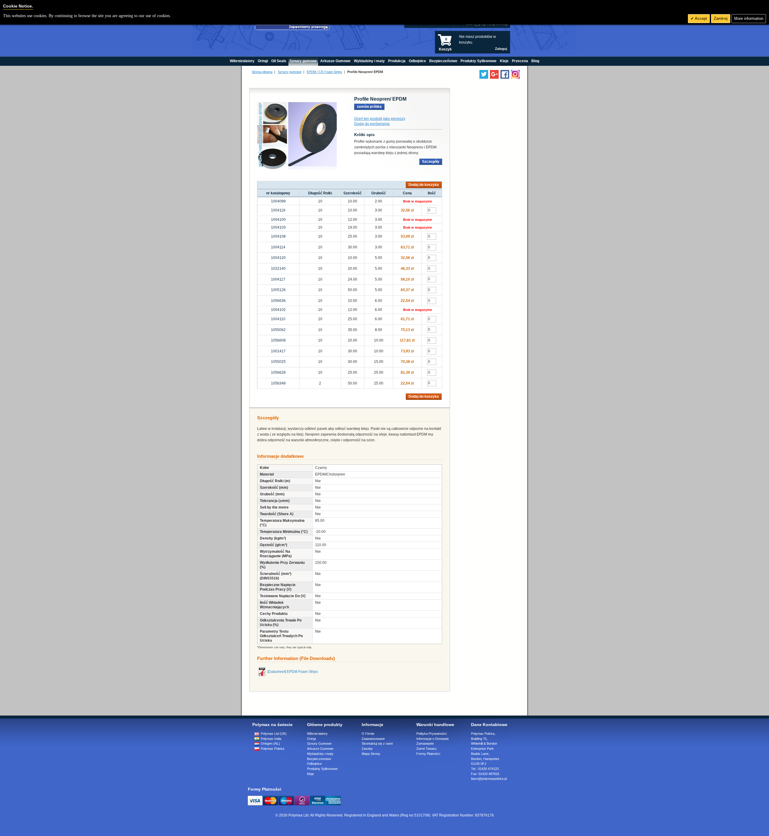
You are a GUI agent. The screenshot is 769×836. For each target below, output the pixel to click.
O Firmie (368, 733)
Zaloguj (501, 48)
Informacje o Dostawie (432, 738)
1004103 (278, 227)
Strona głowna (262, 72)
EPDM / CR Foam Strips (324, 72)
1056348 (278, 383)
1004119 (278, 210)
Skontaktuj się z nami (377, 743)
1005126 (278, 290)
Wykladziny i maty (320, 753)
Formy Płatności (428, 753)
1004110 (278, 319)
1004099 (278, 201)
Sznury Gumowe (319, 743)
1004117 (278, 279)
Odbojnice (314, 763)
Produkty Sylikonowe (322, 769)
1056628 (278, 372)
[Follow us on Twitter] (483, 74)
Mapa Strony (371, 753)
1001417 (278, 351)
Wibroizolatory (317, 733)
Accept (700, 18)
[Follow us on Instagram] (515, 74)
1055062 (278, 330)
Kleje (310, 774)
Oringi (311, 738)
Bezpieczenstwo (319, 759)
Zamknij (721, 18)
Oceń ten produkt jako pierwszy (379, 119)
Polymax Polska (272, 748)
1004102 (278, 310)
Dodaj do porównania (372, 124)
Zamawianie (425, 743)
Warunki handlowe (435, 724)
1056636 (278, 301)
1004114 (278, 247)
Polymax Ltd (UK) (273, 733)
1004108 (278, 236)
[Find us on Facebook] (504, 74)
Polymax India (270, 738)
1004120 (278, 258)
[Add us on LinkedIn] (494, 74)
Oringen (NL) (270, 743)
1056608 (278, 340)
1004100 (278, 219)
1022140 (278, 268)
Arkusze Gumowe (320, 748)
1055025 (278, 362)
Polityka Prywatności (431, 733)
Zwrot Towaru (426, 748)
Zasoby (367, 748)
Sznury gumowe (290, 72)
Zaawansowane (373, 738)
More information (748, 18)
